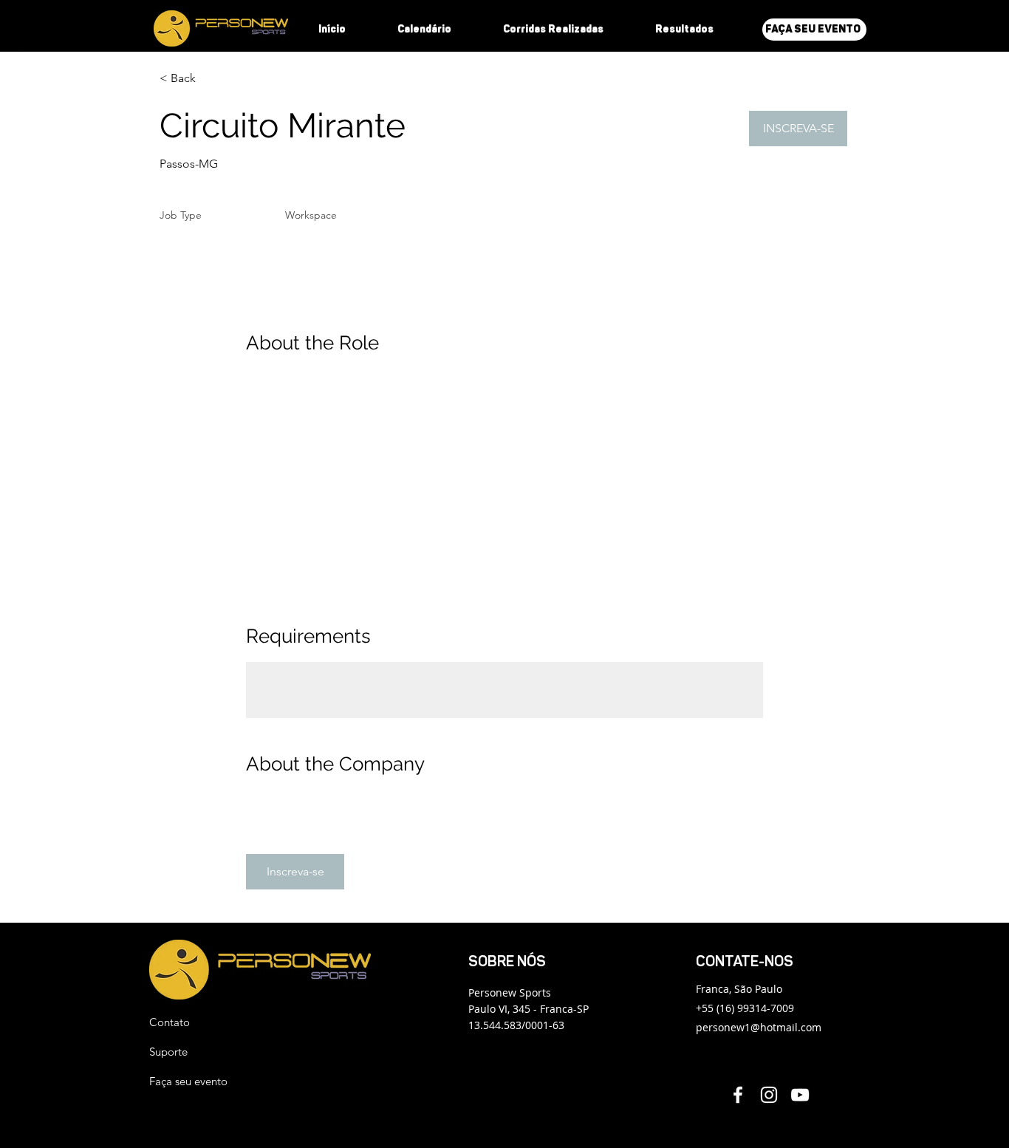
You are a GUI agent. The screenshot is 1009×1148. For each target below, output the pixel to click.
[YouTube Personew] (800, 1095)
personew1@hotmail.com (758, 1027)
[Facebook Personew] (738, 1095)
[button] (814, 29)
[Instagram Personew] (769, 1095)
